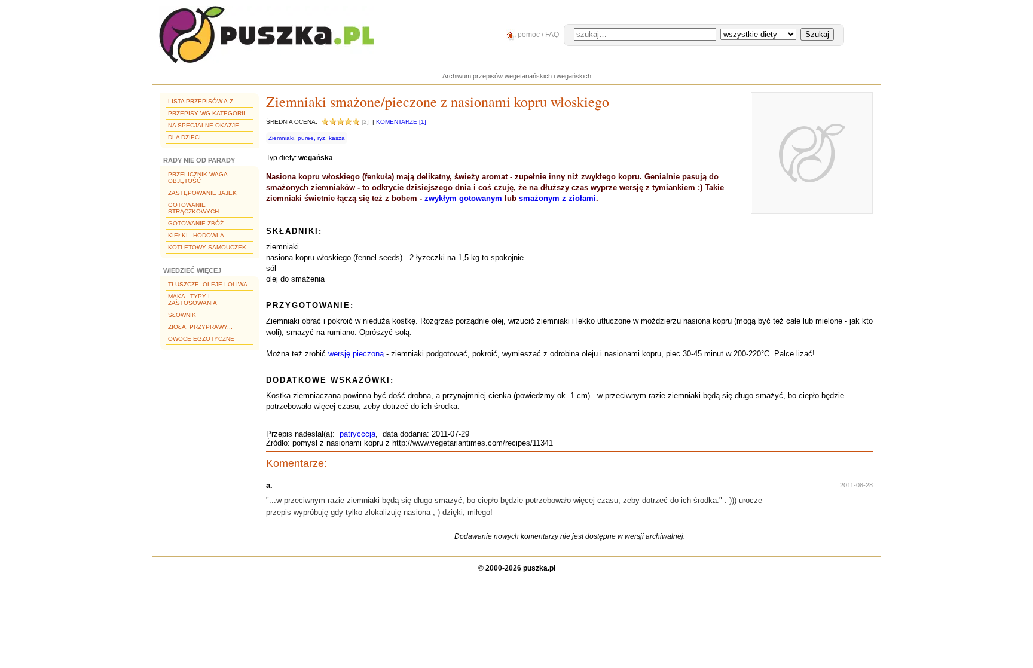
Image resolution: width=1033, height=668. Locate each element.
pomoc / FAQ (537, 34)
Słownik (182, 315)
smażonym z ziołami (557, 198)
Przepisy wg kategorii (206, 113)
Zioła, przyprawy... (200, 327)
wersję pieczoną (356, 353)
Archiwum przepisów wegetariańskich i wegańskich (516, 76)
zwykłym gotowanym (463, 198)
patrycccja (357, 433)
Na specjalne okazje (203, 125)
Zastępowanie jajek (202, 193)
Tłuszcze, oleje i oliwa (207, 284)
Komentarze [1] (401, 121)
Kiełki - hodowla (196, 235)
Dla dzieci (184, 137)
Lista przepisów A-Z (200, 101)
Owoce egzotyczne (201, 338)
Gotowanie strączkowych (193, 208)
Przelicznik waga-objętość (199, 177)
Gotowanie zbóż (196, 223)
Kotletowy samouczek (207, 247)
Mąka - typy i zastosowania (192, 299)
